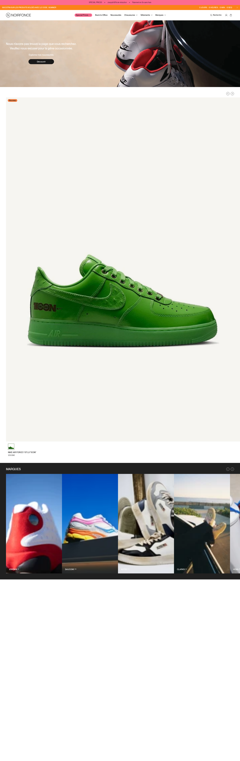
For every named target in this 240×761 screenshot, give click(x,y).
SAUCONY (69, 569)
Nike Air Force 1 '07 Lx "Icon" (22, 452)
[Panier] (231, 15)
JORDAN (13, 569)
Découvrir (41, 62)
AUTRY (124, 569)
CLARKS (181, 569)
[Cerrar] (237, 7)
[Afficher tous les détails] (34, 523)
